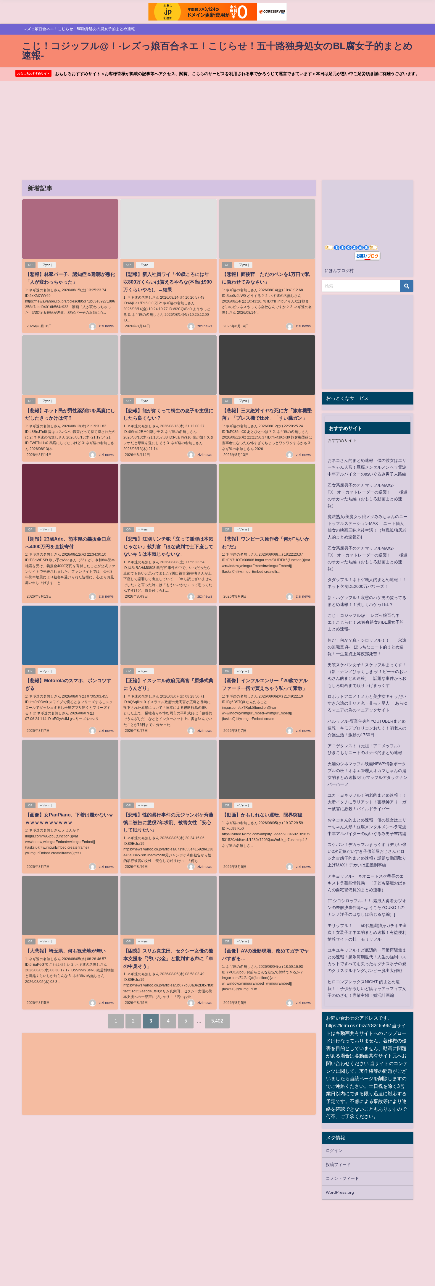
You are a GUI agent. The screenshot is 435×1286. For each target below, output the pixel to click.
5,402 (217, 1020)
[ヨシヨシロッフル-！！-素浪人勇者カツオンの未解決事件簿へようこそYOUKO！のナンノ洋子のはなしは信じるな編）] (367, 907)
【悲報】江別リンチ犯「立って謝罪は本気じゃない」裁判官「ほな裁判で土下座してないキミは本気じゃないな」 (168, 546)
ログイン (334, 1150)
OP (30, 264)
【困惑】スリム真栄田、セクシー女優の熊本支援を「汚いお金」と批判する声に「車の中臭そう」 (168, 958)
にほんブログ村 (339, 270)
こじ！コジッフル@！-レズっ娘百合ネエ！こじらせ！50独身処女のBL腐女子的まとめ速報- (366, 622)
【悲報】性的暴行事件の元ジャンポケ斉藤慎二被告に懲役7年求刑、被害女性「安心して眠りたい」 (168, 822)
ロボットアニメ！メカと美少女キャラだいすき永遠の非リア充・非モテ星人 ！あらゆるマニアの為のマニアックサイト (367, 703)
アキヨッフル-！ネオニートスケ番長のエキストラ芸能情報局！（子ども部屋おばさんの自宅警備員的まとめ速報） (367, 883)
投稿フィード (338, 1164)
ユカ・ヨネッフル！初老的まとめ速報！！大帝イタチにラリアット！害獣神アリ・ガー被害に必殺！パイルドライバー (367, 802)
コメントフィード (342, 1178)
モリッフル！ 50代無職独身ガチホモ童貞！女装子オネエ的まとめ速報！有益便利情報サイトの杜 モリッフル (367, 932)
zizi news (106, 326)
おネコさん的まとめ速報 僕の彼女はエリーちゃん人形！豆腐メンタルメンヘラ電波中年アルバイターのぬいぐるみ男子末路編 (367, 467)
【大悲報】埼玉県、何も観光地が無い (65, 950)
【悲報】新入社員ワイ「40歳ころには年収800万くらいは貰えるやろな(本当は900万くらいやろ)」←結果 (167, 282)
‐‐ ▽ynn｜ (46, 264)
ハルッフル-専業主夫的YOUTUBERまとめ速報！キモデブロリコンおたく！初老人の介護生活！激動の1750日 (367, 728)
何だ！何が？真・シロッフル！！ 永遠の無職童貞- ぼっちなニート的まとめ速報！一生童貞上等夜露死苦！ (367, 647)
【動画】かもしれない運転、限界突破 (262, 814)
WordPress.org (340, 1192)
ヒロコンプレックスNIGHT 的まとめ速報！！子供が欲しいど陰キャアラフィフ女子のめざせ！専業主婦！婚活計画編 (367, 988)
